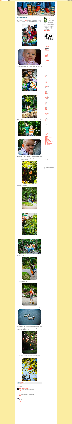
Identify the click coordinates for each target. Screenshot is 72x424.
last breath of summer (47, 144)
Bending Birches (46, 59)
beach (45, 76)
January (46, 159)
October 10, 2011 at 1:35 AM (24, 397)
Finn (45, 90)
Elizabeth (46, 88)
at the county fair (47, 149)
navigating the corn (47, 132)
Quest (45, 45)
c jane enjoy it (46, 62)
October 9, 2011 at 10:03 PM (25, 388)
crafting (45, 85)
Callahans (26, 20)
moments (46, 101)
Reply (20, 390)
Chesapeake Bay (46, 82)
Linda (20, 397)
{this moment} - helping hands (48, 137)
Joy (49, 18)
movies (45, 102)
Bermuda (46, 77)
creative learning (46, 86)
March (46, 157)
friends (20, 383)
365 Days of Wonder (47, 46)
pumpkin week (46, 138)
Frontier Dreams (46, 55)
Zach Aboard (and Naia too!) (48, 51)
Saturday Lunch (46, 113)
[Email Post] (24, 382)
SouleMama (46, 49)
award (45, 75)
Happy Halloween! (47, 131)
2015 (45, 124)
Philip (45, 110)
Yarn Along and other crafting (48, 143)
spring (45, 115)
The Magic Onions (47, 60)
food (45, 91)
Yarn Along (46, 134)
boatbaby (20, 388)
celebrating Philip (47, 139)
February (46, 158)
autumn (45, 74)
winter (45, 120)
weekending (46, 136)
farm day (46, 150)
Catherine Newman (47, 50)
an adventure (46, 142)
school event (46, 114)
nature (21, 383)
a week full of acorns (47, 133)
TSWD (45, 118)
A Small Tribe (46, 56)
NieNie (45, 61)
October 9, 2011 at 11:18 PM (25, 392)
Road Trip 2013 (46, 112)
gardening (46, 93)
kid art (45, 99)
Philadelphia (46, 109)
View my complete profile (47, 30)
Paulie (45, 108)
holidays (45, 96)
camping (45, 80)
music (45, 103)
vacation (45, 119)
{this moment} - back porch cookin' (49, 141)
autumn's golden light (47, 140)
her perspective (47, 135)
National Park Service (47, 104)
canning (45, 81)
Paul (45, 107)
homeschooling (46, 97)
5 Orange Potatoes (47, 54)
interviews (46, 98)
